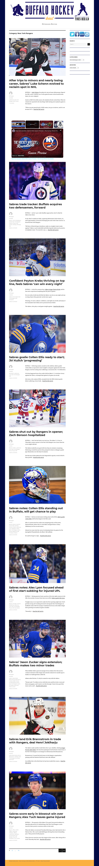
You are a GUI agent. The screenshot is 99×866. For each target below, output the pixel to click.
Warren (15, 532)
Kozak (10, 221)
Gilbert (10, 831)
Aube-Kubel (15, 678)
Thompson (11, 299)
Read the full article (39, 109)
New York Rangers (16, 221)
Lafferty (15, 832)
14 (19, 850)
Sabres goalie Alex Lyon (58, 598)
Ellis (10, 373)
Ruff (14, 101)
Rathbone (14, 531)
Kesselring (11, 605)
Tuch (15, 838)
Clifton (14, 829)
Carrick (14, 220)
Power (13, 450)
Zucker (13, 686)
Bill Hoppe (11, 96)
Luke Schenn (35, 92)
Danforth (18, 524)
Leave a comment (13, 227)
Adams (10, 296)
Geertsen (16, 525)
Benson (10, 447)
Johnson (11, 527)
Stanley (14, 224)
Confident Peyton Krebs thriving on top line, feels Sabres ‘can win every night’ (37, 282)
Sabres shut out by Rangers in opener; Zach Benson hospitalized (36, 433)
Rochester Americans (14, 685)
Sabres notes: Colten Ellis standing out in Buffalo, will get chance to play (36, 510)
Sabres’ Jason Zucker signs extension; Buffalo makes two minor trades (35, 663)
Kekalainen (18, 220)
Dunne (10, 525)
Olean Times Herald (45, 861)
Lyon (10, 374)
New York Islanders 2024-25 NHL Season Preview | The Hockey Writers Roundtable (37, 131)
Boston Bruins (12, 679)
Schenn (17, 101)
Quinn (19, 683)
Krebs (16, 296)
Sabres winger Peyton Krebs (52, 289)
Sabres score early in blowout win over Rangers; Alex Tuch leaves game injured (37, 815)
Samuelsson (17, 607)
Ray (14, 836)
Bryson (10, 220)
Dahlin (14, 447)
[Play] (46, 124)
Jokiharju (17, 756)
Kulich (12, 373)
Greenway (14, 831)
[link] (13, 130)
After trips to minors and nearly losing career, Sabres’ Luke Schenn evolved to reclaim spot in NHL (36, 84)
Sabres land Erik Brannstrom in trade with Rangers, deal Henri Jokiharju (35, 740)
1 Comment (11, 103)
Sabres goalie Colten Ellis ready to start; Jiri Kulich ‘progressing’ (36, 358)
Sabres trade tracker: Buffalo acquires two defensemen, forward (35, 206)
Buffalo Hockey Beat (13, 861)
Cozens (10, 681)
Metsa (17, 528)
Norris (10, 450)
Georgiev (15, 603)
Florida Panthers (12, 682)
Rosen (14, 223)
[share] (60, 130)
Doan (14, 296)
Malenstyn (14, 528)
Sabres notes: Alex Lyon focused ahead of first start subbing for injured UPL (36, 589)
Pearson (11, 223)
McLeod (11, 835)
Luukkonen (11, 99)
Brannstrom (18, 679)
